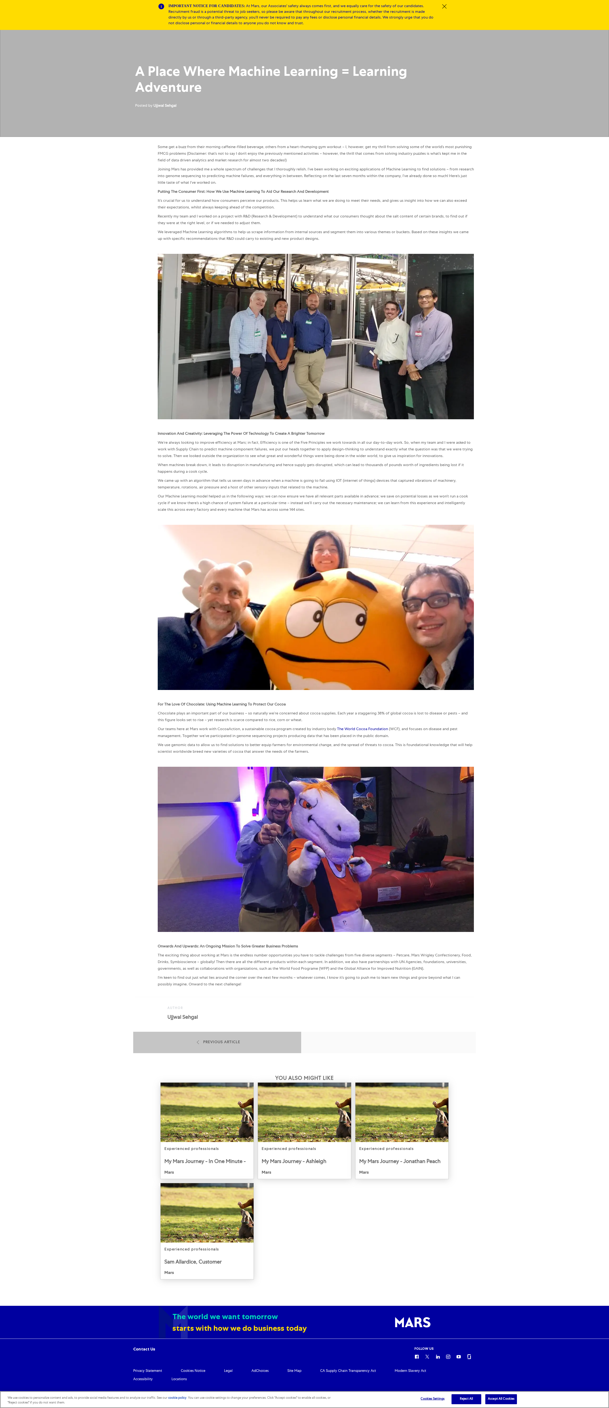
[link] (207, 1131)
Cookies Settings (432, 1399)
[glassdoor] (469, 1356)
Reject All (466, 1399)
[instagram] (448, 1356)
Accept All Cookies (501, 1399)
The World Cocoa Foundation (362, 729)
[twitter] (427, 1356)
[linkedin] (437, 1356)
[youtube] (458, 1356)
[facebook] (417, 1356)
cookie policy (177, 1398)
